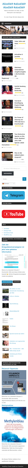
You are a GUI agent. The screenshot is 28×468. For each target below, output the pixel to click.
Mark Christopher (20, 48)
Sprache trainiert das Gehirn (17, 333)
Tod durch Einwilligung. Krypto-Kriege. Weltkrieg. (19, 105)
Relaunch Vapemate (10, 368)
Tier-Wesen (13, 326)
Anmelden (6, 228)
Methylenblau (7, 405)
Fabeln (11, 318)
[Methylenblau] (14, 442)
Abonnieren (8, 173)
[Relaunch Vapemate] (14, 394)
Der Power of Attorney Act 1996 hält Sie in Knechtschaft (20, 122)
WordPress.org (8, 235)
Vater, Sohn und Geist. (20, 43)
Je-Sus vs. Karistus (14, 296)
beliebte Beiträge (7, 284)
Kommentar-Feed (8, 232)
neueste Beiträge (7, 281)
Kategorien (17, 281)
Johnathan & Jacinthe (19, 56)
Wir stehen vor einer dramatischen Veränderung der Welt (17, 291)
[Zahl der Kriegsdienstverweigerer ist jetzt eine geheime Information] (14, 268)
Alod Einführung (14, 303)
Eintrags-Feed (7, 230)
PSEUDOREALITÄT (14, 311)
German (6, 183)
